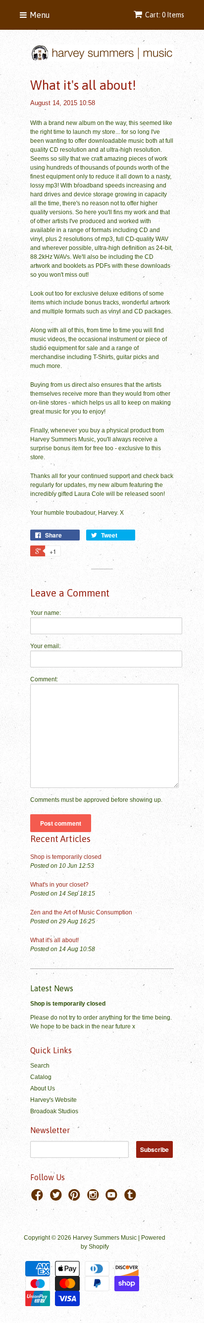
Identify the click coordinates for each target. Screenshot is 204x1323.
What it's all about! (54, 940)
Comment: (44, 679)
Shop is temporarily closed (66, 856)
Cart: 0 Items (164, 15)
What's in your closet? (59, 884)
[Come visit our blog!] (131, 1198)
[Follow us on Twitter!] (57, 1198)
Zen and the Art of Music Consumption (81, 912)
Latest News (51, 988)
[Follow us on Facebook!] (38, 1198)
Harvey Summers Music (105, 1237)
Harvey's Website (53, 1099)
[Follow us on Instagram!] (94, 1198)
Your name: (45, 612)
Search (40, 1065)
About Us (42, 1088)
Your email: (45, 646)
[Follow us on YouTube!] (112, 1198)
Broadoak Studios (54, 1111)
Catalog (40, 1077)
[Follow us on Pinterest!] (75, 1198)
